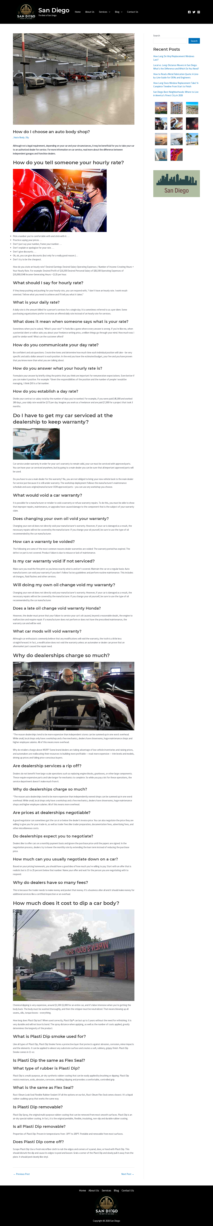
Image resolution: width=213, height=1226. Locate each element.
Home (78, 11)
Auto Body (19, 137)
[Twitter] (194, 12)
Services (103, 11)
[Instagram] (198, 12)
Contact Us (132, 11)
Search (156, 35)
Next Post (127, 1174)
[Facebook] (189, 12)
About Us (89, 11)
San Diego (53, 10)
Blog (117, 11)
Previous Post (21, 1174)
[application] (108, 12)
